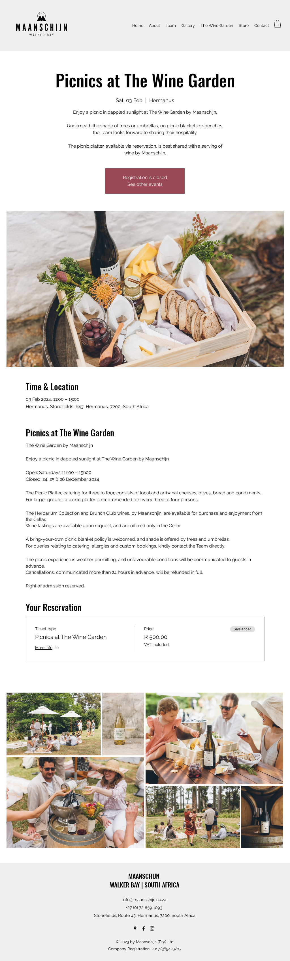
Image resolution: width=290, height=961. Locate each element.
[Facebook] (143, 928)
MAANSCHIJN (144, 875)
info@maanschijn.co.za (144, 899)
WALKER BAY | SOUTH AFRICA (144, 884)
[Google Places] (135, 928)
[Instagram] (152, 928)
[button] (277, 24)
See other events (145, 184)
